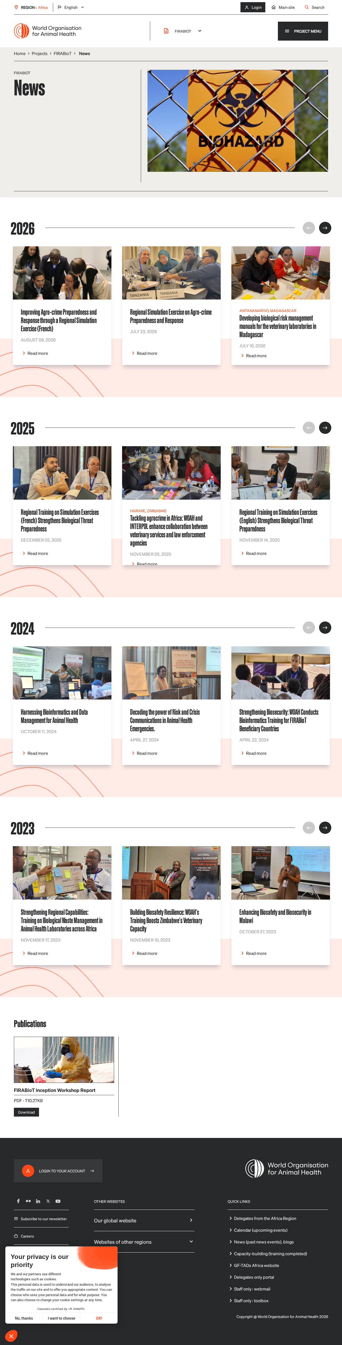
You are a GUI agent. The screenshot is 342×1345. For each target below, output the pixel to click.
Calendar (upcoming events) (260, 1230)
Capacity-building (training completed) (270, 1253)
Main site (287, 7)
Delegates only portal (254, 1277)
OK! (99, 1318)
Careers (27, 1236)
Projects (40, 53)
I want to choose (61, 1318)
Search (318, 7)
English (70, 7)
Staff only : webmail (252, 1289)
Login (257, 7)
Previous (309, 228)
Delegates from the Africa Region (265, 1218)
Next (325, 228)
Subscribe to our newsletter (44, 1218)
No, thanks (24, 1318)
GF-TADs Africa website (256, 1265)
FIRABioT (63, 53)
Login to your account (62, 1170)
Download (26, 1112)
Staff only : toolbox (251, 1300)
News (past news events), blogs (264, 1242)
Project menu (307, 31)
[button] (11, 1336)
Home (20, 53)
